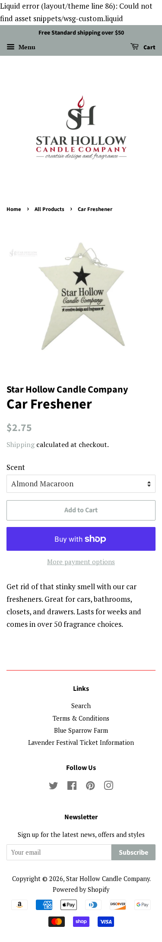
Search (81, 706)
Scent (15, 467)
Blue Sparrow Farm (81, 730)
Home (13, 209)
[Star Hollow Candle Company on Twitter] (53, 787)
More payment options (81, 561)
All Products (49, 209)
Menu (26, 47)
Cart (149, 47)
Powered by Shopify (81, 889)
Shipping (20, 444)
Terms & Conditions (81, 718)
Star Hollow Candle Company (107, 879)
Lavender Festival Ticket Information (81, 742)
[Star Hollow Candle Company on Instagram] (108, 787)
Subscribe (133, 852)
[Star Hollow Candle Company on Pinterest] (90, 787)
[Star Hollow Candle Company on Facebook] (72, 787)
